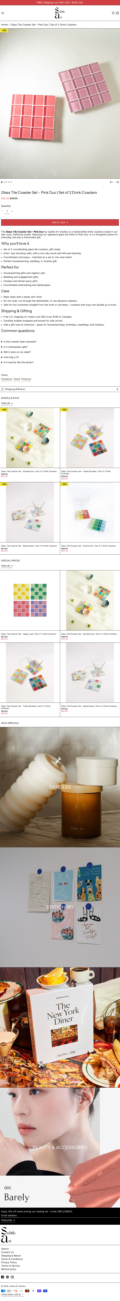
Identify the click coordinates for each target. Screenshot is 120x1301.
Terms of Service (10, 1265)
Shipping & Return (11, 1255)
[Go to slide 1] (1, 182)
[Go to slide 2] (4, 182)
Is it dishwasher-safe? (16, 347)
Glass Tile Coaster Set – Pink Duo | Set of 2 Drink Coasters (44, 24)
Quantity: (6, 205)
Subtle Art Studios (17, 1286)
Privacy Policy (9, 1262)
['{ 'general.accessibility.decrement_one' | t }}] (2, 211)
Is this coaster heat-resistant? (20, 341)
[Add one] (12, 211)
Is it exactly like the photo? (19, 362)
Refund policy (8, 1269)
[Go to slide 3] (6, 182)
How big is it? (11, 357)
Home (4, 24)
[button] (113, 13)
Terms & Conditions (12, 1259)
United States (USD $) (11, 1294)
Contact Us (7, 1252)
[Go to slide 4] (8, 182)
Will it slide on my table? (17, 352)
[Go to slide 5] (11, 182)
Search (5, 1248)
